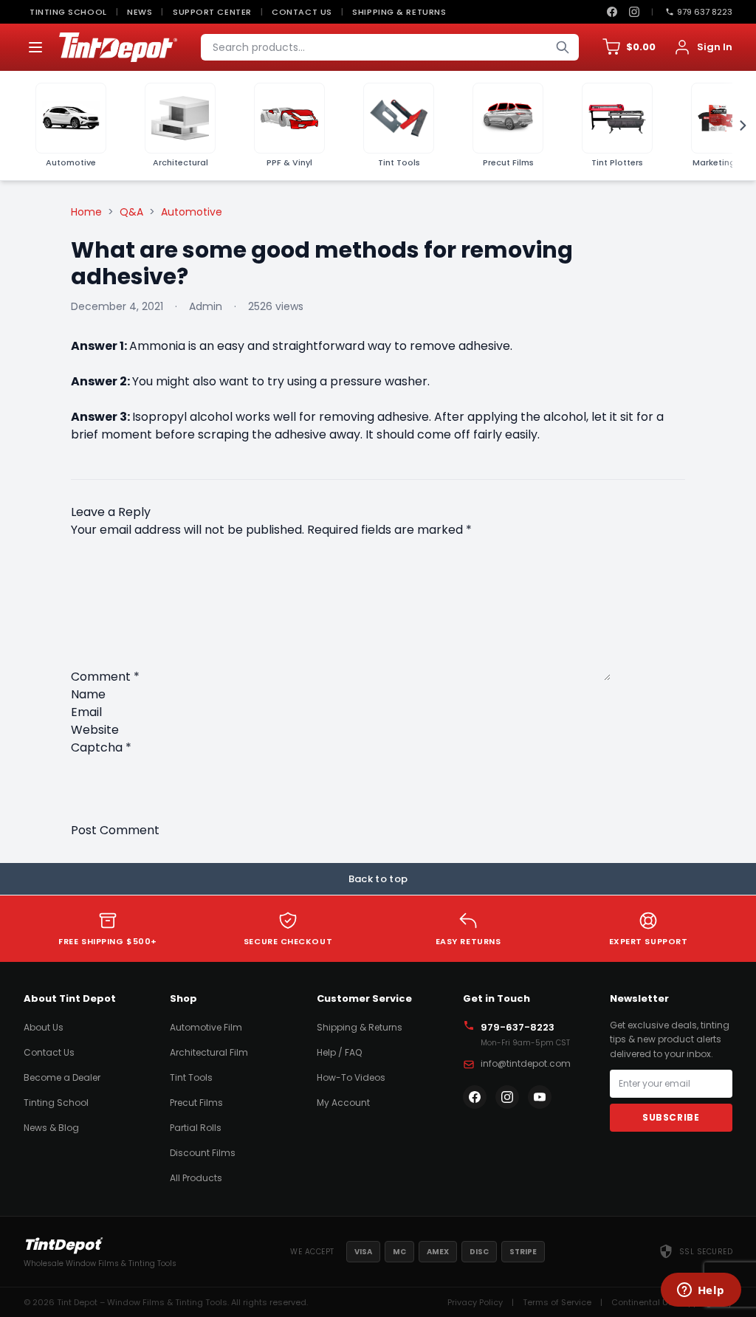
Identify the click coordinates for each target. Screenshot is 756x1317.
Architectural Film (209, 1052)
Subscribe (670, 1117)
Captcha (101, 747)
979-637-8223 (517, 1027)
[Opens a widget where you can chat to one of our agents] (700, 1291)
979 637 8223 (704, 12)
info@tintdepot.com (526, 1063)
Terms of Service (557, 1302)
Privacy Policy (475, 1302)
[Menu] (35, 47)
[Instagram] (634, 12)
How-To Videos (351, 1077)
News (139, 12)
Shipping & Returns (399, 12)
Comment (105, 676)
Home (86, 211)
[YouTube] (539, 1097)
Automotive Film (206, 1027)
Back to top (378, 879)
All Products (196, 1178)
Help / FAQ (339, 1052)
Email (86, 712)
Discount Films (203, 1152)
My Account (343, 1102)
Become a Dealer (62, 1077)
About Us (43, 1027)
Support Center (212, 12)
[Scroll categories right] (738, 125)
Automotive (191, 211)
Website (95, 729)
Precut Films (196, 1102)
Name (88, 694)
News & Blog (51, 1127)
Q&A (131, 211)
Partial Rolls (195, 1127)
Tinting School (68, 12)
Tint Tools (191, 1077)
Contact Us (302, 12)
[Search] (562, 47)
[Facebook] (612, 12)
